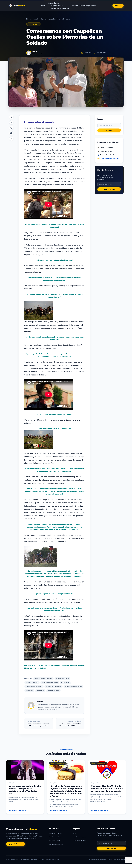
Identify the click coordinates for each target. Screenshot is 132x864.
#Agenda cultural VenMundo (43, 678)
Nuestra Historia (57, 6)
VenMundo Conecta (79, 837)
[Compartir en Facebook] (11, 128)
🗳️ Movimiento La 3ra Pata (106, 155)
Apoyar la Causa (14, 844)
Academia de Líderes (56, 837)
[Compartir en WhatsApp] (11, 122)
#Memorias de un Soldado (34, 686)
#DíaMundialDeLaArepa (60, 8)
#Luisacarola (65, 682)
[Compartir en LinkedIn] (11, 133)
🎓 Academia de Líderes (105, 151)
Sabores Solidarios (55, 833)
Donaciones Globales (56, 844)
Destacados (35, 19)
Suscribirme (111, 848)
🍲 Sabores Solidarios (105, 147)
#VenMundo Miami (53, 690)
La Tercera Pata (54, 840)
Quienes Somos (53, 3)
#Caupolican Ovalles (62, 678)
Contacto (74, 6)
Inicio (43, 6)
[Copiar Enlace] (11, 139)
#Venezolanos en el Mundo (73, 686)
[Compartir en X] (11, 117)
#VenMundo (40, 690)
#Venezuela (29, 690)
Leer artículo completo (16, 810)
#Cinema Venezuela (32, 682)
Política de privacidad (88, 6)
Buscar (109, 130)
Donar (117, 5)
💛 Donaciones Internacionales (108, 158)
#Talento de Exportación (53, 686)
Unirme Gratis (109, 189)
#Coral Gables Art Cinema (50, 682)
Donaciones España (79, 840)
